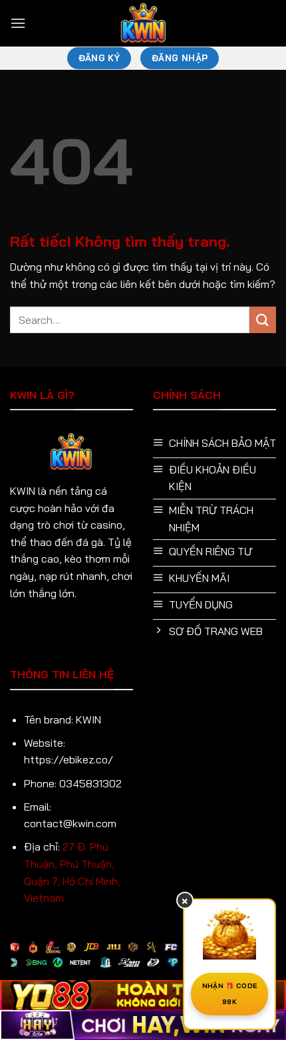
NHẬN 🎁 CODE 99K (229, 993)
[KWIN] (143, 23)
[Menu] (18, 23)
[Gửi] (262, 319)
